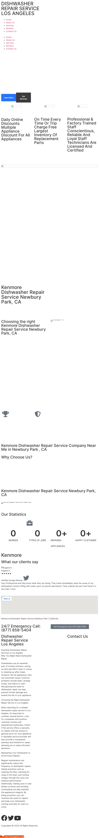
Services (10, 25)
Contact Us (11, 31)
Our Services (23, 97)
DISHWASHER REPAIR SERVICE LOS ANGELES (20, 8)
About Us (10, 22)
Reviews (10, 28)
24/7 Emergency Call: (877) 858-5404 (21, 628)
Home (8, 19)
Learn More (8, 98)
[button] (49, 34)
